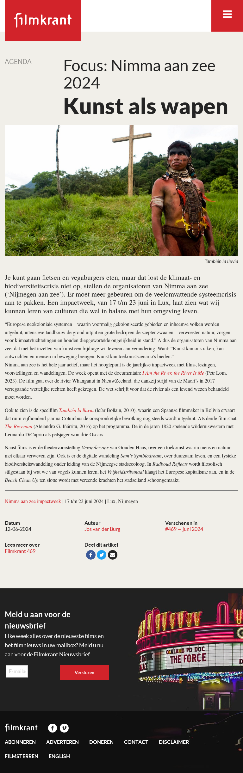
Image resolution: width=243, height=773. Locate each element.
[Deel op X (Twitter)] (101, 555)
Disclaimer (174, 742)
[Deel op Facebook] (91, 555)
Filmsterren (21, 756)
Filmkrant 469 (20, 551)
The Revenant (18, 426)
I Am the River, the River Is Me (173, 372)
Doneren (101, 742)
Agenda (18, 61)
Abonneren (20, 742)
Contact (136, 742)
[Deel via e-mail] (112, 555)
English (59, 756)
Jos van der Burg (102, 529)
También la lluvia (76, 410)
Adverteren (62, 742)
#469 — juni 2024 (184, 529)
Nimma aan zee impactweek (33, 501)
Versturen (84, 672)
